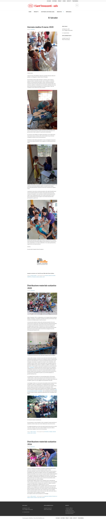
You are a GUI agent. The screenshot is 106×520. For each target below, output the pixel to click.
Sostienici (54, 1)
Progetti (36, 11)
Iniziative (59, 11)
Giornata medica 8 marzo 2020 (40, 27)
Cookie (64, 1)
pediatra (37, 276)
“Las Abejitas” (31, 367)
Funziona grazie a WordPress (27, 518)
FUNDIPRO (29, 276)
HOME (30, 11)
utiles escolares (33, 432)
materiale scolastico (33, 497)
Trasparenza (75, 1)
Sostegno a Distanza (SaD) (47, 11)
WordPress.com (41, 518)
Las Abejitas (50, 431)
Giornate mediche (34, 275)
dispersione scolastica (48, 496)
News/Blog (68, 11)
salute (44, 276)
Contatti (69, 1)
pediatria (40, 276)
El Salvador (53, 275)
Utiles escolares (33, 431)
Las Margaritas (33, 276)
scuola (38, 497)
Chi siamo (49, 1)
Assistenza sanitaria (48, 275)
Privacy (59, 1)
